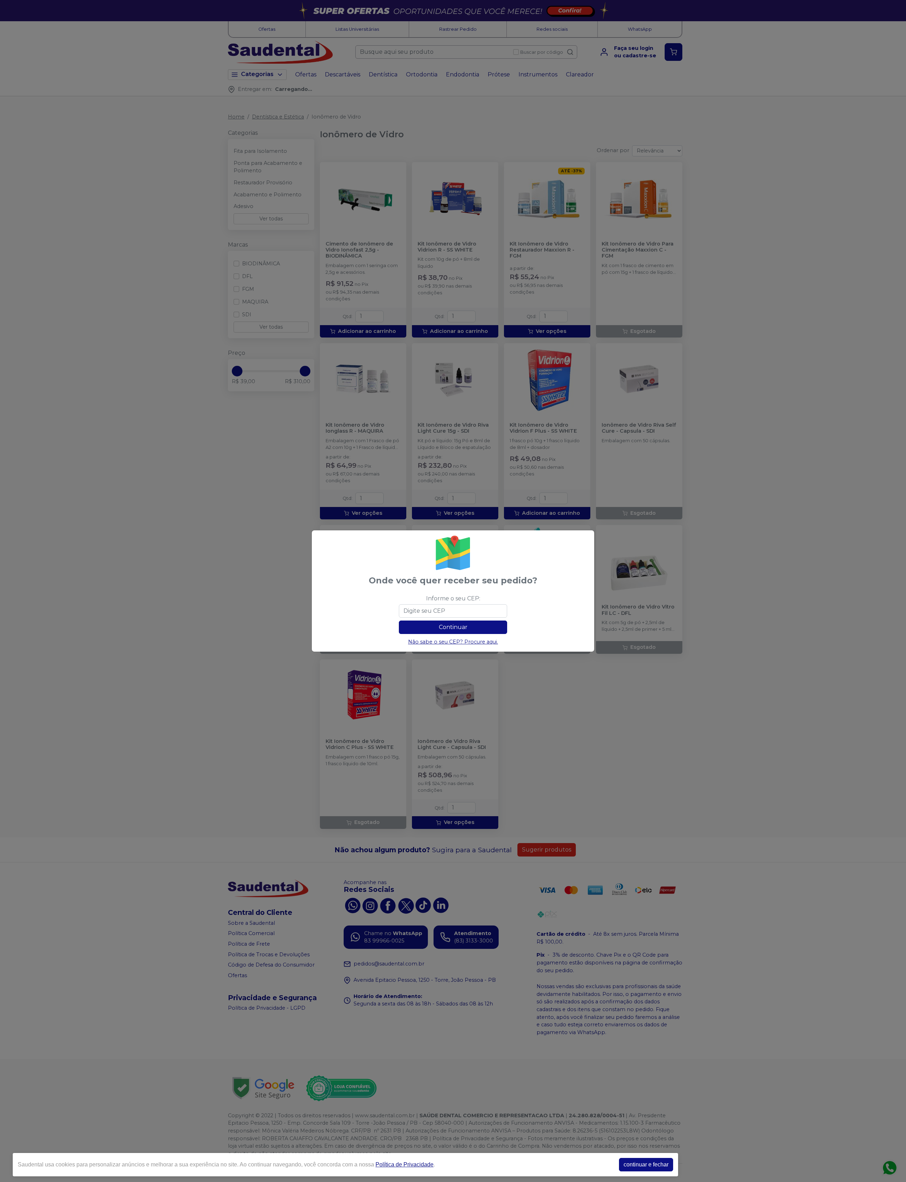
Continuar (453, 627)
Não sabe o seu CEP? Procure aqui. (453, 642)
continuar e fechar (646, 1164)
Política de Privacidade (404, 1164)
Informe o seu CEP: (453, 598)
